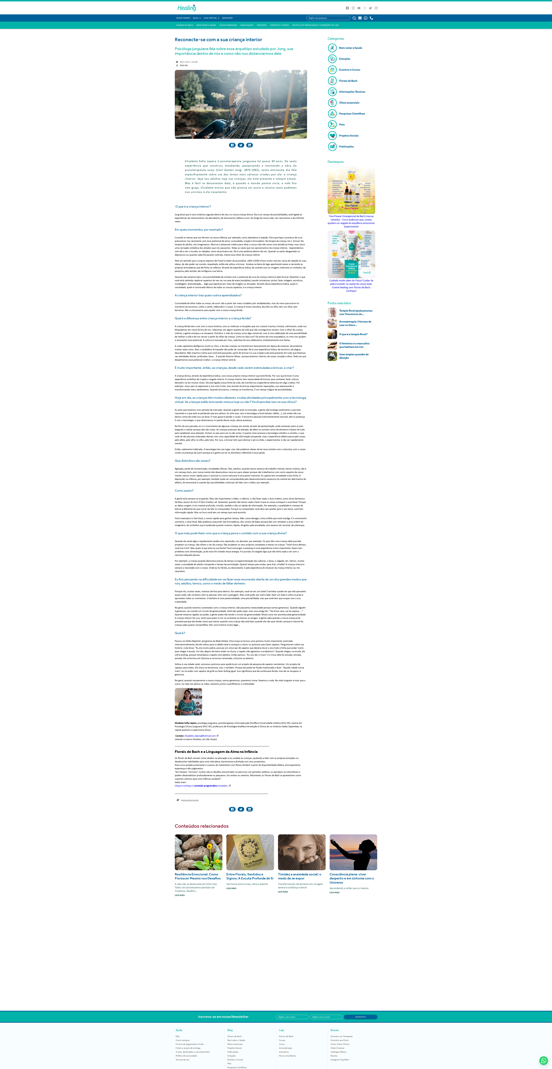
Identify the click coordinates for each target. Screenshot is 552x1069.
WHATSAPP (227, 18)
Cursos (282, 1040)
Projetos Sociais (234, 1048)
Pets (229, 1063)
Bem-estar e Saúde (206, 25)
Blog (195, 18)
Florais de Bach (184, 25)
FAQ (177, 1036)
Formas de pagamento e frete (190, 1044)
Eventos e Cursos (279, 25)
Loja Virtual (210, 18)
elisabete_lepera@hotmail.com (200, 735)
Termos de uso (182, 1059)
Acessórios (284, 1052)
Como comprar (183, 1040)
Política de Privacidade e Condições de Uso (315, 25)
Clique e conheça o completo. (201, 785)
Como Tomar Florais (340, 1044)
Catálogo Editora (338, 1052)
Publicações (246, 25)
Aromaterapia (285, 1048)
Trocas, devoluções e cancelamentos (193, 1052)
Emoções (262, 25)
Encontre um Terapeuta (342, 1036)
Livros (281, 1044)
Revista (334, 1055)
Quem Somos (183, 18)
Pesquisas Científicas (237, 1067)
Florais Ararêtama (287, 1055)
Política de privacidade (186, 1055)
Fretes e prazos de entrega (188, 1048)
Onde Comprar (338, 1048)
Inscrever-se (360, 1017)
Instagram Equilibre (340, 1059)
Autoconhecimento (190, 800)
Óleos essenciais (228, 25)
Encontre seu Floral (340, 1040)
